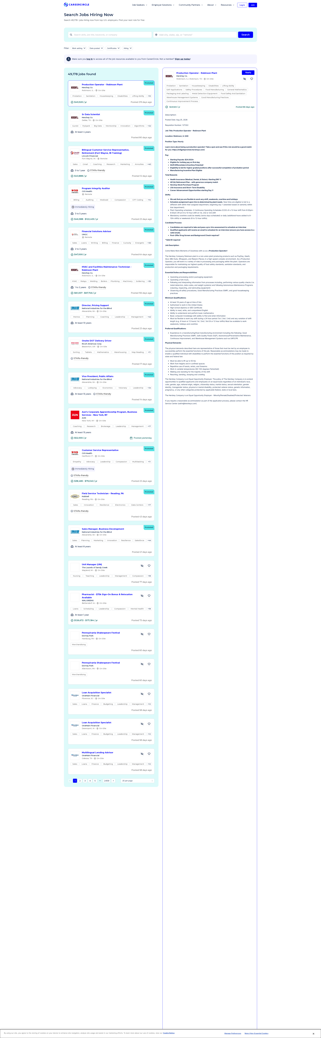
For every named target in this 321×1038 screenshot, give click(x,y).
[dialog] (160, 1033)
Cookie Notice (169, 1033)
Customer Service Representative (100, 450)
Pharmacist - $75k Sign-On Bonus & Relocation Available (107, 596)
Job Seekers (138, 5)
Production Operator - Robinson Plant (102, 84)
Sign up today (182, 59)
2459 (106, 780)
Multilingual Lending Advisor (97, 752)
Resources (226, 5)
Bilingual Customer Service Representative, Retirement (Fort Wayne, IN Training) (105, 151)
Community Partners (189, 5)
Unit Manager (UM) (92, 564)
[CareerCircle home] (76, 5)
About (210, 5)
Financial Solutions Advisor (96, 231)
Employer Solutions (162, 5)
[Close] (313, 1034)
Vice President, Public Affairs (97, 376)
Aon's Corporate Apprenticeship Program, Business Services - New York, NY (109, 413)
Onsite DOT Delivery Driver (96, 341)
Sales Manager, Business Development (103, 529)
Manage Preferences (232, 1033)
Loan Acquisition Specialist (96, 692)
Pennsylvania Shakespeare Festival (101, 633)
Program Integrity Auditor (96, 188)
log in (90, 59)
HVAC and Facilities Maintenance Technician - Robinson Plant (107, 268)
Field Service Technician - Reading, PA (103, 493)
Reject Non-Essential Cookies (256, 1033)
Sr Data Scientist (91, 114)
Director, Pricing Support (95, 305)
